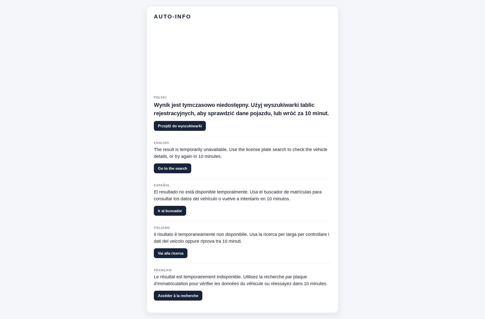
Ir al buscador (170, 211)
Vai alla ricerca (170, 253)
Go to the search (172, 168)
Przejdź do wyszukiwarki (180, 126)
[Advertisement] (242, 60)
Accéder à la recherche (178, 295)
